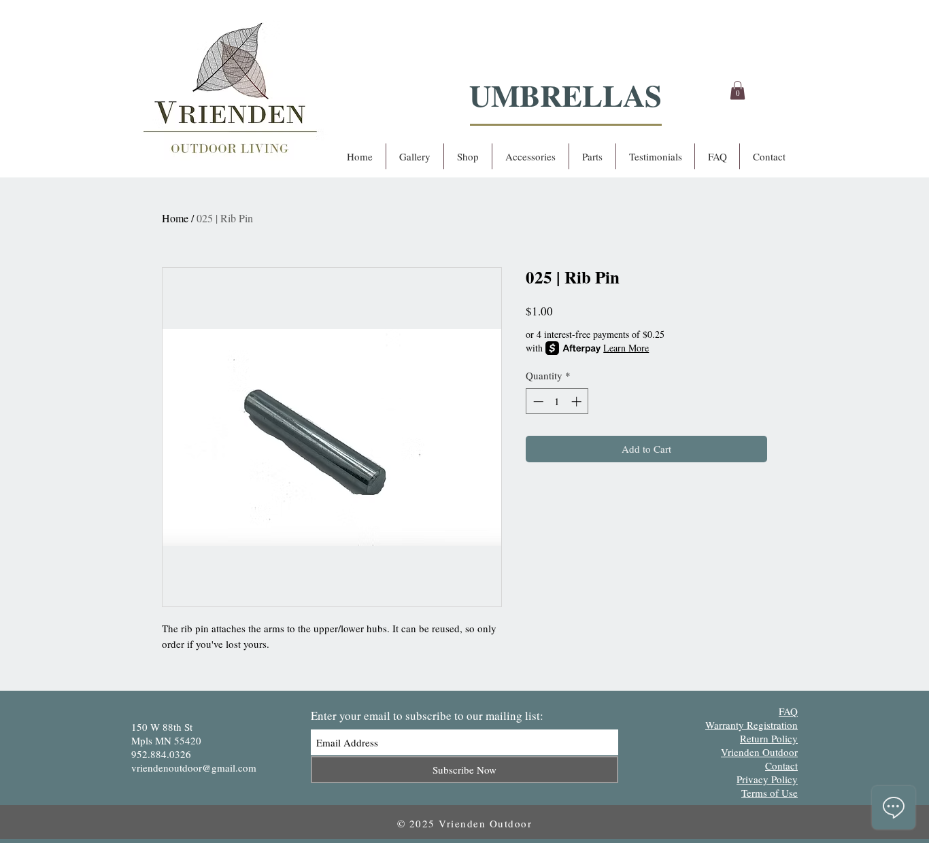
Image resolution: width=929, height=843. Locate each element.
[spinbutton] (557, 401)
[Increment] (578, 401)
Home (175, 218)
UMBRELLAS (565, 95)
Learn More (626, 347)
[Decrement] (537, 401)
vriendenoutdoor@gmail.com (193, 767)
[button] (737, 90)
